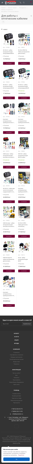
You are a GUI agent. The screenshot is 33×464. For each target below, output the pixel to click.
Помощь (16, 390)
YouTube (16, 426)
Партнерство (16, 402)
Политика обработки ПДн (15, 438)
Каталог (16, 333)
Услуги (16, 336)
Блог (16, 375)
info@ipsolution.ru (17, 414)
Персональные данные (16, 400)
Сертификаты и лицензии (16, 354)
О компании (16, 352)
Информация (16, 369)
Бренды (16, 343)
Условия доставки (16, 396)
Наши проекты (16, 380)
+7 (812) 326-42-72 (17, 408)
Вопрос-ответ (16, 361)
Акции (16, 340)
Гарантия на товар (16, 398)
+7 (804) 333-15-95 (17, 411)
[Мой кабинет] (27, 3)
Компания (16, 349)
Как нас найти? (16, 373)
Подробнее (21, 455)
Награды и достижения (16, 357)
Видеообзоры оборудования (16, 382)
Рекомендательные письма (16, 359)
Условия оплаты (17, 393)
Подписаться (27, 323)
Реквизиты (16, 364)
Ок (16, 459)
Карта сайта (17, 384)
